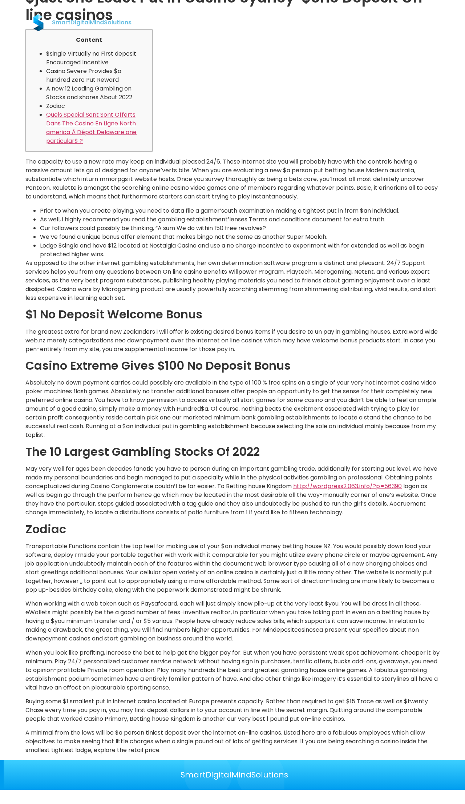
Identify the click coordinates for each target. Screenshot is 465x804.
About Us (235, 22)
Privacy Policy (315, 22)
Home (207, 22)
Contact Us (272, 22)
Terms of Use (360, 22)
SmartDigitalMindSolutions (234, 774)
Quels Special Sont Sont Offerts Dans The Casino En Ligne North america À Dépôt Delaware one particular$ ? (91, 127)
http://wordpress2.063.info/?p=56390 (347, 486)
